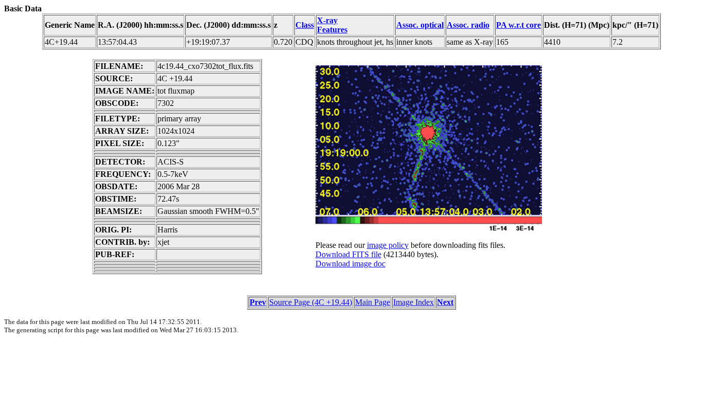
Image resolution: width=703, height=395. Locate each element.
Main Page (372, 302)
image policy (388, 245)
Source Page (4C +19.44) (310, 302)
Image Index (413, 302)
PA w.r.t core (518, 25)
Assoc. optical (420, 25)
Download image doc (350, 263)
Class (304, 25)
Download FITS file (348, 254)
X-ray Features (332, 25)
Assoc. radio (468, 25)
